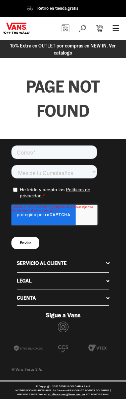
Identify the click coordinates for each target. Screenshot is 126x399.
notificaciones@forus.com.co (66, 394)
